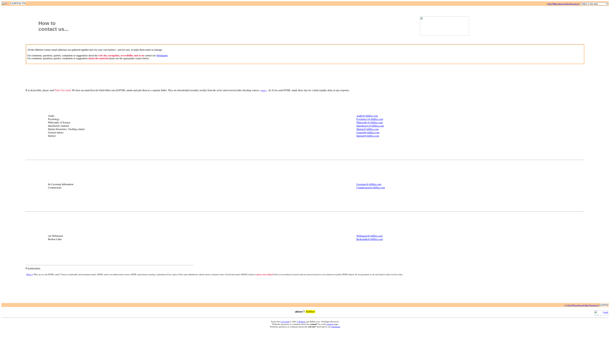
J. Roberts (301, 321)
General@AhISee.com (367, 132)
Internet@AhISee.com (367, 135)
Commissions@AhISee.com (370, 187)
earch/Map (564, 4)
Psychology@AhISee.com (369, 119)
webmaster (335, 327)
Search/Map (583, 305)
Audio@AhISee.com (367, 115)
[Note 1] (29, 274)
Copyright (285, 321)
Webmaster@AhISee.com (369, 235)
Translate (593, 305)
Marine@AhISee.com (367, 129)
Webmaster (161, 55)
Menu (575, 305)
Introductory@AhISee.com (370, 125)
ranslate (574, 4)
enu (556, 4)
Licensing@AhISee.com (368, 184)
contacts (329, 324)
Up (569, 305)
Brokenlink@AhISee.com (369, 239)
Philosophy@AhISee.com (369, 122)
